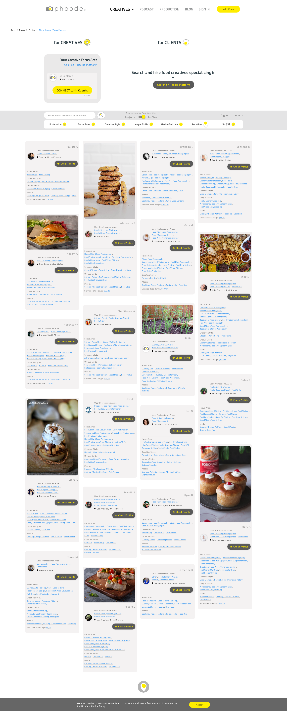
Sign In (204, 9)
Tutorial (145, 391)
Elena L (73, 479)
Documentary (56, 294)
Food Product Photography (211, 310)
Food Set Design (149, 381)
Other (212, 154)
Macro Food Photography (180, 175)
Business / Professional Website (156, 198)
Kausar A (72, 146)
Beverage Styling (166, 265)
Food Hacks (227, 181)
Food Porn (46, 530)
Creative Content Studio (47, 153)
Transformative (33, 601)
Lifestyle (218, 194)
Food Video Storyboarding (95, 280)
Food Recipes (32, 513)
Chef (99, 342)
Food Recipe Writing (208, 573)
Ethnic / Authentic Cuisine (114, 342)
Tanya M (72, 556)
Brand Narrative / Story (121, 270)
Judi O (189, 411)
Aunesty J (244, 276)
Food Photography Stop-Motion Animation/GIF (104, 442)
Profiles (32, 30)
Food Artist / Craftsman (220, 387)
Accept (199, 704)
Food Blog (125, 287)
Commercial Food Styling (61, 352)
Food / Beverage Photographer (107, 230)
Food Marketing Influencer (227, 154)
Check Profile (67, 163)
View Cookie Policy (95, 706)
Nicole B (130, 606)
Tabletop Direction (165, 381)
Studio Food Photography (123, 433)
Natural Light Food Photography (98, 254)
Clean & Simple (33, 181)
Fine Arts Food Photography (177, 181)
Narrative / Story (62, 181)
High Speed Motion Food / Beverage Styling (160, 445)
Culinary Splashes (207, 343)
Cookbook (238, 214)
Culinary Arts (147, 369)
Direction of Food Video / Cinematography (160, 375)
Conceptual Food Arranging (38, 188)
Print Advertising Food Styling (235, 411)
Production (169, 9)
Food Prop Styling (207, 417)
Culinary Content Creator (210, 181)
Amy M (188, 224)
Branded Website (149, 472)
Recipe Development (36, 516)
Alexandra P (127, 223)
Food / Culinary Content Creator (53, 513)
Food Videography (92, 260)
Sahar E (245, 379)
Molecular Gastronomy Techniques (42, 614)
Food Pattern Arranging (119, 459)
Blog (189, 9)
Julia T (189, 337)
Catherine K (186, 569)
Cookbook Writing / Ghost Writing (214, 184)
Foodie (161, 607)
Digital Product (148, 475)
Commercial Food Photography (155, 175)
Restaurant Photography (152, 181)
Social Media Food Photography (155, 262)
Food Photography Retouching (97, 257)
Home (13, 30)
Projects (130, 117)
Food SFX (185, 445)
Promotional (226, 336)
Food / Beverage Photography (212, 187)
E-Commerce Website (60, 301)
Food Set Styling (34, 358)
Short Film (55, 379)
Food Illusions (180, 540)
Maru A (245, 526)
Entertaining (159, 455)
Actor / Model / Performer (105, 505)
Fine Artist (156, 154)
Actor (86, 535)
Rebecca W (71, 324)
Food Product (126, 375)
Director (169, 345)
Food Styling (44, 174)
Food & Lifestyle (207, 177)
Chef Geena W (126, 311)
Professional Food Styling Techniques (115, 277)
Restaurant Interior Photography (156, 184)
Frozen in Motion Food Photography (215, 314)
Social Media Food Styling (153, 268)
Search (22, 30)
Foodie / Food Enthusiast (47, 492)
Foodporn (169, 604)
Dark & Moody (48, 181)
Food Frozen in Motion (226, 343)
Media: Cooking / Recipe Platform (52, 30)
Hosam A (72, 253)
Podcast (147, 9)
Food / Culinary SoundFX (210, 201)
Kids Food (50, 516)
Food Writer (237, 286)
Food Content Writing (209, 570)
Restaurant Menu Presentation (117, 345)
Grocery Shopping (223, 177)
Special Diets (58, 588)
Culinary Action (57, 188)
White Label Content (175, 201)
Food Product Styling (36, 355)
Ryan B (188, 495)
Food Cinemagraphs (92, 445)
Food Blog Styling (183, 265)
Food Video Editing (110, 260)
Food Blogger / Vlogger (220, 157)
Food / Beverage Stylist (162, 235)
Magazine (232, 356)
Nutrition (31, 594)
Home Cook (71, 523)
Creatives (120, 9)
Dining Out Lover (149, 607)
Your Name (66, 75)
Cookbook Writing (227, 570)
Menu (74, 195)
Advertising (104, 270)
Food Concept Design (93, 345)
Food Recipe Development (95, 351)
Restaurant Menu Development (97, 348)
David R (130, 398)
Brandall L (186, 146)
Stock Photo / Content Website (40, 304)
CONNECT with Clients (72, 90)
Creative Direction (162, 369)
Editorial (157, 191)
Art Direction (177, 369)
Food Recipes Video (238, 184)
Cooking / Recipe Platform (80, 64)
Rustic (153, 278)
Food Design (32, 174)
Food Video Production (93, 263)
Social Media (114, 287)
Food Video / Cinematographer (107, 233)
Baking (43, 588)
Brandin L (129, 492)
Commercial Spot (91, 552)
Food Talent (126, 532)
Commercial (147, 191)
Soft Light (161, 278)
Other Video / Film (207, 430)
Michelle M (244, 146)
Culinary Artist (158, 345)
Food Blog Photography (122, 257)
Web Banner (114, 472)
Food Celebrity (97, 535)
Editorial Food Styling (55, 355)
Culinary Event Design (60, 195)
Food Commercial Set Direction (97, 430)
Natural (145, 278)
